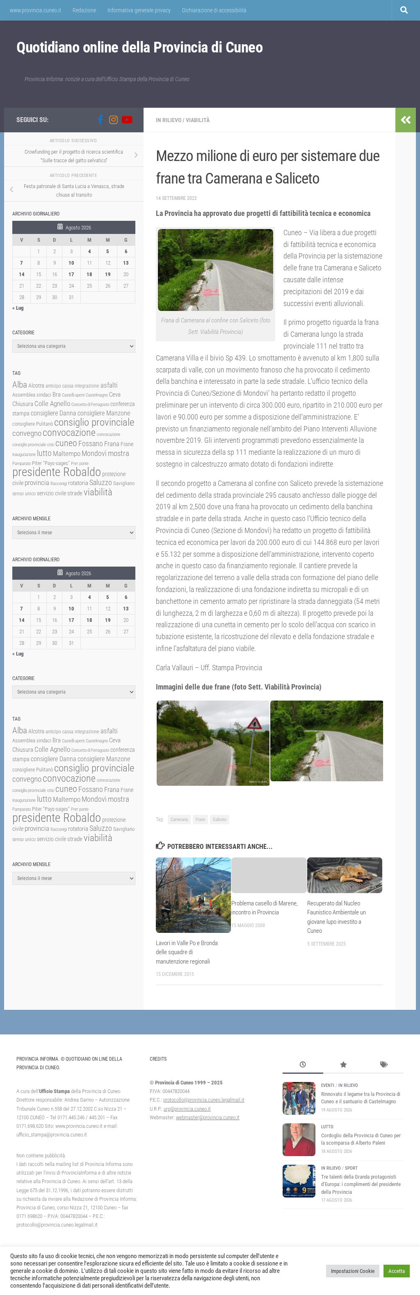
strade (74, 493)
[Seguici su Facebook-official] (100, 120)
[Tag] (383, 1065)
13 (126, 263)
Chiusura (22, 404)
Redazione (84, 10)
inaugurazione (24, 454)
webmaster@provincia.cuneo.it (208, 1117)
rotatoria (78, 483)
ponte (84, 463)
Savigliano (124, 483)
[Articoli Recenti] (303, 1065)
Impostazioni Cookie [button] (352, 1271)
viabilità (98, 492)
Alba (19, 384)
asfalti (109, 385)
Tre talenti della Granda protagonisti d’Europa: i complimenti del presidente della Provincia (361, 1184)
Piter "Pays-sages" (51, 463)
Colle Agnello (52, 404)
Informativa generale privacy (139, 10)
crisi (50, 444)
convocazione (69, 432)
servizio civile (51, 493)
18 (89, 274)
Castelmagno (97, 395)
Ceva (115, 394)
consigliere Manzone (104, 413)
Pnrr (74, 463)
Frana (111, 444)
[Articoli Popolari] (343, 1065)
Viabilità (198, 120)
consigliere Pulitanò (32, 424)
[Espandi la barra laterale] (405, 120)
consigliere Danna (53, 413)
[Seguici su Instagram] (113, 120)
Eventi (327, 1085)
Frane (200, 819)
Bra (56, 394)
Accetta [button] (396, 1271)
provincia (37, 483)
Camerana (179, 819)
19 (108, 274)
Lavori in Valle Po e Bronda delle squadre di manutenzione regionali (187, 952)
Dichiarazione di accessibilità (214, 10)
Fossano (90, 443)
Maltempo (66, 453)
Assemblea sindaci (31, 395)
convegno (26, 433)
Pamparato (21, 463)
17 (71, 274)
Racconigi (58, 483)
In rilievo (168, 120)
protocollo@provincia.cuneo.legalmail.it (203, 1100)
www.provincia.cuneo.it (35, 10)
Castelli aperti (73, 395)
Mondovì (94, 453)
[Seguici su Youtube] (126, 120)
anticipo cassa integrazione (72, 386)
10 (71, 263)
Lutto (327, 1126)
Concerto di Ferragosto (90, 404)
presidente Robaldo (56, 472)
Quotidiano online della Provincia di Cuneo (139, 47)
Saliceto (219, 819)
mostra (118, 453)
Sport (351, 1168)
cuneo (66, 443)
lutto (44, 453)
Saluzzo (100, 483)
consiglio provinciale (94, 422)
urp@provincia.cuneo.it (187, 1109)
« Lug (18, 308)
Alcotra (36, 385)
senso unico (24, 494)
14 (22, 274)
